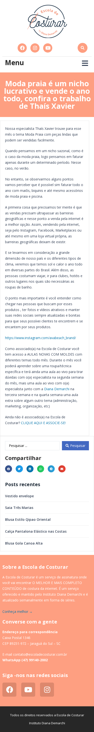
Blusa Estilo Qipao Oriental (28, 519)
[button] (82, 48)
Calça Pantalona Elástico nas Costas (36, 531)
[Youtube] (47, 48)
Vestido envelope (19, 496)
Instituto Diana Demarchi (47, 723)
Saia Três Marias (19, 507)
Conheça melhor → (17, 611)
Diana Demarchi (56, 389)
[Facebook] (22, 48)
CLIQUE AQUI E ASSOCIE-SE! (43, 423)
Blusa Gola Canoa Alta (24, 543)
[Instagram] (35, 48)
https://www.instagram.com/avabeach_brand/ (40, 337)
